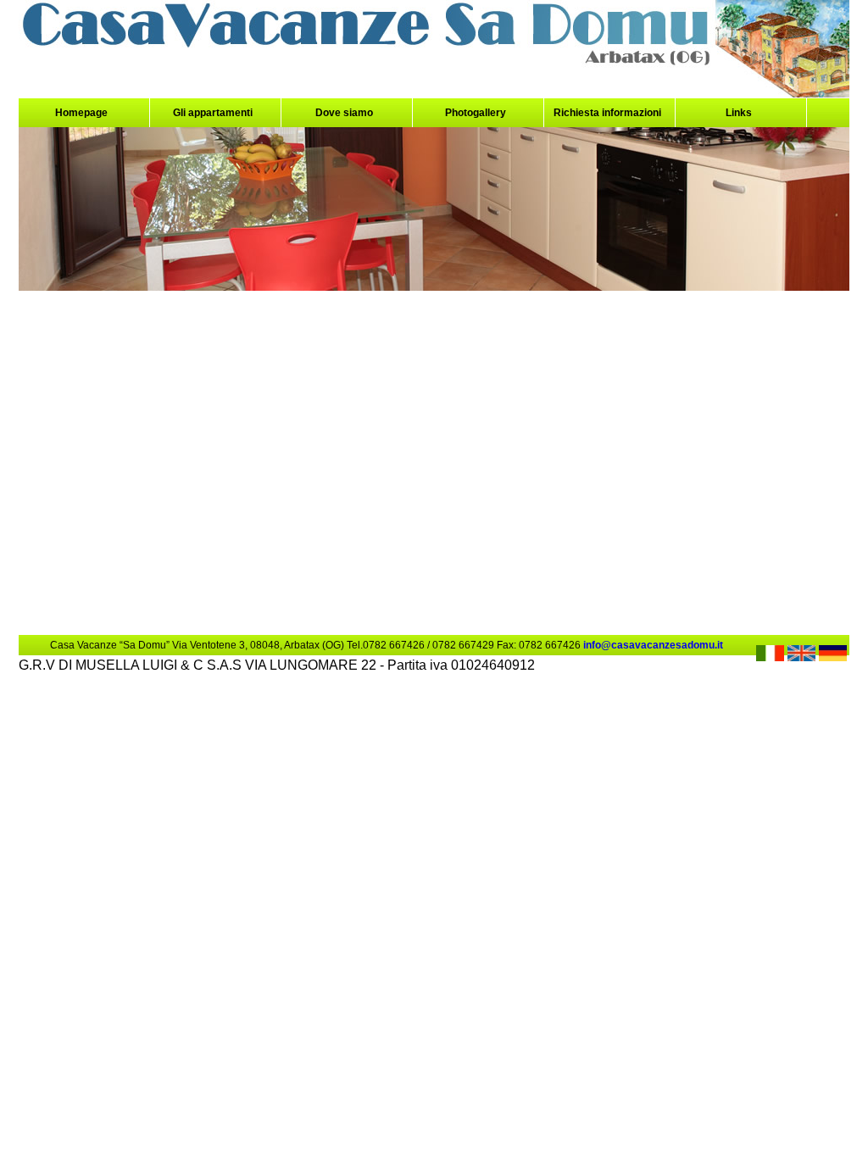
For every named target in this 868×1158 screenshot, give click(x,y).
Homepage (81, 113)
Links (739, 113)
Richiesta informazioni (607, 113)
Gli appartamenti (213, 113)
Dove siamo (344, 113)
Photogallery (475, 113)
